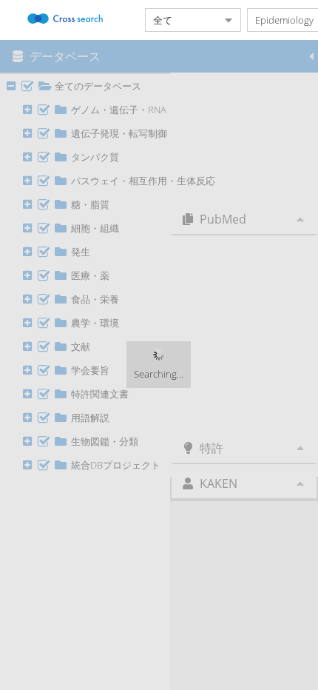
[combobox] (181, 20)
